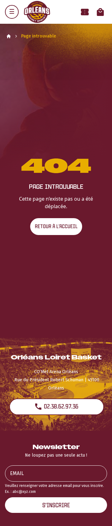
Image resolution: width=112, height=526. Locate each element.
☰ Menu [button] (12, 12)
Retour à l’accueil (56, 226)
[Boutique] (100, 12)
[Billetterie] (85, 12)
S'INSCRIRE (56, 505)
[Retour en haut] (98, 513)
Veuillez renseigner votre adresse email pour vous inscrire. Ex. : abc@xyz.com (54, 488)
